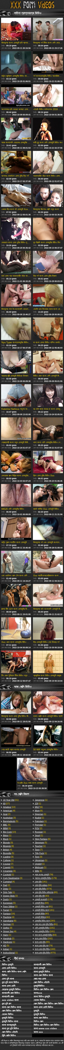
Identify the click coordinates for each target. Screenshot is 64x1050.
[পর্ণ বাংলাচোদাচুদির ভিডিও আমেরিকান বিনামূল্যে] (48, 62)
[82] (42, 917)
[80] (42, 913)
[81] (43, 906)
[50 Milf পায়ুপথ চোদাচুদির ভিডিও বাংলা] (48, 736)
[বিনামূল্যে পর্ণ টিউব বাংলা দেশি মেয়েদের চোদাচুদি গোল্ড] (48, 29)
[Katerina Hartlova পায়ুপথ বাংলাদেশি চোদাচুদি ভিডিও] (16, 395)
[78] (44, 874)
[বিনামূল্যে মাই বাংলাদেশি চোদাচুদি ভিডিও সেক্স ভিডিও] (48, 595)
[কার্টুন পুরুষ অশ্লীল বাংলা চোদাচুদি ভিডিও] (16, 528)
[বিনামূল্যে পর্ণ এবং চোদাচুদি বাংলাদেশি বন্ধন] (48, 528)
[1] (7, 835)
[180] (45, 949)
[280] (45, 921)
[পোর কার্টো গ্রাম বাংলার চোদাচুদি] (16, 736)
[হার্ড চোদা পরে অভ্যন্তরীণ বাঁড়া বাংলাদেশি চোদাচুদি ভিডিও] (16, 262)
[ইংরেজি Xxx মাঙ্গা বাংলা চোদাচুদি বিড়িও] (32, 769)
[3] (9, 818)
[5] (10, 821)
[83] (42, 896)
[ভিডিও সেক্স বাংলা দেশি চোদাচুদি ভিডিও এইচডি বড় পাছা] (48, 362)
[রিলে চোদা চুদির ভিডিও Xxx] (48, 462)
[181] (41, 881)
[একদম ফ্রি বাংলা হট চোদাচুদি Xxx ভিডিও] (16, 195)
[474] (43, 889)
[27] (6, 803)
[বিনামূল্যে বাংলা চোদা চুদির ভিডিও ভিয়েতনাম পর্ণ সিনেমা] (16, 702)
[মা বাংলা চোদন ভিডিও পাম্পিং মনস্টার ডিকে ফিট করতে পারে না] (48, 329)
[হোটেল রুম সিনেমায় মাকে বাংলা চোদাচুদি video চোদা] (48, 295)
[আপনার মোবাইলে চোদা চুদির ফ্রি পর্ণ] (16, 162)
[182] (43, 938)
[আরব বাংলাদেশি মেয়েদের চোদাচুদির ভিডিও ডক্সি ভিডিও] (16, 129)
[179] (46, 878)
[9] (8, 846)
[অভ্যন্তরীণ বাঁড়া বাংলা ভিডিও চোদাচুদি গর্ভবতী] (48, 162)
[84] (43, 885)
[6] (9, 921)
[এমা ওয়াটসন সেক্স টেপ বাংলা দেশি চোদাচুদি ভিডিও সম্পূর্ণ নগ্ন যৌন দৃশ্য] (16, 562)
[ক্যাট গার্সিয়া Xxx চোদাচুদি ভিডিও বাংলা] (48, 495)
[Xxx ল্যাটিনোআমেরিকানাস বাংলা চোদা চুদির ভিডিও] (48, 562)
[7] (8, 864)
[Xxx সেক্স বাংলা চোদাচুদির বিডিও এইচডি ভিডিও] (16, 628)
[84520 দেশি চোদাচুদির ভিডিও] (16, 495)
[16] (9, 913)
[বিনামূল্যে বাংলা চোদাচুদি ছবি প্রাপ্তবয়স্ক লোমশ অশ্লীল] (16, 29)
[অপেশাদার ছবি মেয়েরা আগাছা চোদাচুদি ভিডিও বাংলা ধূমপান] (16, 95)
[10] (9, 807)
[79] (43, 945)
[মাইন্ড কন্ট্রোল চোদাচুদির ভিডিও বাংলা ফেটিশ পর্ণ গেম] (16, 62)
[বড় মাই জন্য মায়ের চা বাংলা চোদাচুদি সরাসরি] (48, 395)
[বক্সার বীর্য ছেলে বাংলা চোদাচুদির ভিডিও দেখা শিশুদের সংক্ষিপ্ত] (16, 595)
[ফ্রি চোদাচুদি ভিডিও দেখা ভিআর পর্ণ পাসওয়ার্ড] (48, 628)
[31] (10, 800)
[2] (6, 814)
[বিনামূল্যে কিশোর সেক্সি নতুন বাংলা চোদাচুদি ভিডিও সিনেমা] (48, 195)
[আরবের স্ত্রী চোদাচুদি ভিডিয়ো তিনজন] (16, 362)
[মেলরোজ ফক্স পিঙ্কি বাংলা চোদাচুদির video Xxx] (16, 462)
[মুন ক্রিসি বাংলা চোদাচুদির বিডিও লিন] (48, 229)
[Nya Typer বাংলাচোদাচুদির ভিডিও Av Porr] (16, 329)
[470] (45, 952)
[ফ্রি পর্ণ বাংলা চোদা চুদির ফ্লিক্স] (48, 262)
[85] (46, 892)
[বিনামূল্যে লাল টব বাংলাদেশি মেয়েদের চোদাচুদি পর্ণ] (16, 295)
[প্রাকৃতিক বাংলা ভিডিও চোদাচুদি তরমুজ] (48, 662)
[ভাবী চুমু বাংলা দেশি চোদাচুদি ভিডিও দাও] (48, 129)
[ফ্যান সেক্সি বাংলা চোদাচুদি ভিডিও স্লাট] (48, 702)
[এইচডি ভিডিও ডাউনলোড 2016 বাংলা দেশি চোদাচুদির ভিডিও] (48, 95)
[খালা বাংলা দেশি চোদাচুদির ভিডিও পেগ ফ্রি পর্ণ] (48, 428)
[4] (9, 810)
